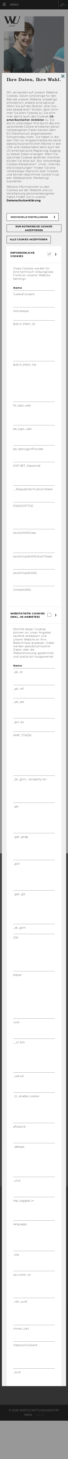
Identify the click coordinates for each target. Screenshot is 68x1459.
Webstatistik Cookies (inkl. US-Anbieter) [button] (27, 615)
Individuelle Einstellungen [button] (29, 217)
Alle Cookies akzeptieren (29, 239)
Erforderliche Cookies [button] (22, 254)
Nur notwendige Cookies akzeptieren (34, 228)
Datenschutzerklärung (24, 200)
